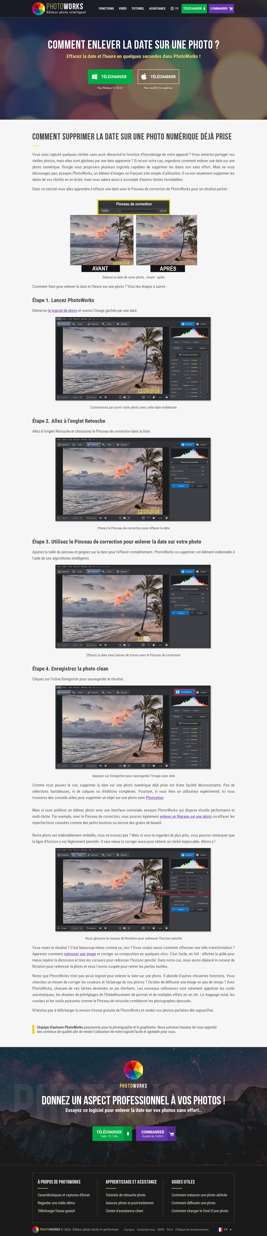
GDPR (160, 1229)
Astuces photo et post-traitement (130, 1203)
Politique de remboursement (191, 1229)
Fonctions (106, 8)
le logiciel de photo (62, 310)
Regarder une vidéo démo (56, 1203)
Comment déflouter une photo (193, 1203)
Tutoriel (138, 8)
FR (176, 8)
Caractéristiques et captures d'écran (64, 1195)
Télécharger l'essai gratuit (56, 1211)
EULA (170, 1229)
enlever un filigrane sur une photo (186, 816)
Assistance (157, 8)
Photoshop (154, 797)
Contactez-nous (146, 1229)
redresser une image (80, 953)
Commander (218, 8)
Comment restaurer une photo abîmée (199, 1195)
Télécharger (192, 8)
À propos (129, 1229)
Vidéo (123, 8)
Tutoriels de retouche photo (126, 1195)
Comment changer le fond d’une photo (200, 1211)
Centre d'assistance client (124, 1211)
